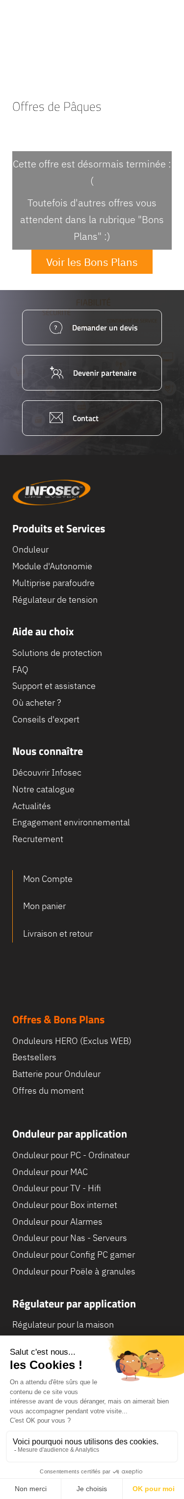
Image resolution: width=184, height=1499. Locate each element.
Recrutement (37, 839)
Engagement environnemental (71, 822)
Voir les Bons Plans (92, 262)
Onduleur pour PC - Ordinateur (71, 1155)
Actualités (31, 806)
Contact (86, 418)
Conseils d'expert (45, 719)
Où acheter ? (36, 702)
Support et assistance (54, 685)
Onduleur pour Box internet (64, 1204)
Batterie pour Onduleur (56, 1073)
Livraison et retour (58, 933)
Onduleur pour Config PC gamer (73, 1254)
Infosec (51, 492)
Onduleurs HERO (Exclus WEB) (71, 1040)
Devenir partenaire (104, 373)
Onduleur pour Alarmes (57, 1221)
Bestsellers (34, 1057)
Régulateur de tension (55, 599)
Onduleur (30, 549)
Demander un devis (105, 327)
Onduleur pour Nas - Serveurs (69, 1237)
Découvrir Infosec (46, 772)
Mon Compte (48, 878)
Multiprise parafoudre (53, 582)
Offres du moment (48, 1090)
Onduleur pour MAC (50, 1171)
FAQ (20, 669)
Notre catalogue (43, 789)
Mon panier (44, 906)
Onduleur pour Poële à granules (73, 1271)
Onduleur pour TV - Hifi (56, 1188)
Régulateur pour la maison (63, 1324)
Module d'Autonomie (52, 566)
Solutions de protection (57, 652)
